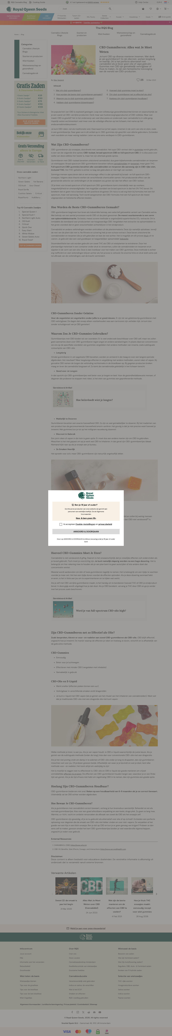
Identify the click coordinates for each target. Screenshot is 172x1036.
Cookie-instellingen (85, 524)
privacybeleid (105, 524)
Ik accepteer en (87, 524)
